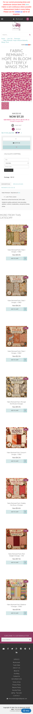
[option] (16, 87)
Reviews (4, 187)
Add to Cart (14, 258)
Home (3, 38)
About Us (16, 671)
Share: (23, 44)
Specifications (18, 184)
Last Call (9, 38)
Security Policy (16, 690)
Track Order (16, 665)
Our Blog (16, 673)
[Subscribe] (29, 640)
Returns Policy (16, 687)
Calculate (9, 170)
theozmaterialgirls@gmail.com (17, 698)
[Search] (30, 35)
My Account (19, 19)
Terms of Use (17, 682)
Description (5, 184)
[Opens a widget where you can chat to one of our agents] (26, 711)
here (27, 4)
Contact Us (16, 676)
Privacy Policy (16, 684)
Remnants (17, 38)
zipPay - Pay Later (16, 693)
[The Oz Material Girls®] (16, 26)
